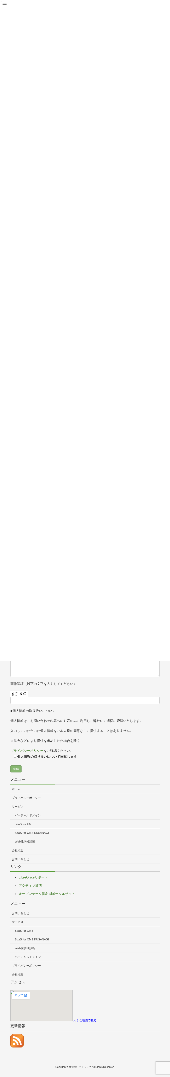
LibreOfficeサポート (33, 877)
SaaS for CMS (24, 824)
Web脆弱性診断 (25, 841)
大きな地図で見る (85, 1020)
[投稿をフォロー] (17, 1040)
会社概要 (17, 850)
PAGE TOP (161, 1041)
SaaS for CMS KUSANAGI (32, 832)
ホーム (16, 789)
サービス (17, 806)
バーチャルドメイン (28, 815)
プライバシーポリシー (27, 751)
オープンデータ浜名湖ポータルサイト (47, 894)
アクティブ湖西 (30, 885)
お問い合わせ (20, 859)
